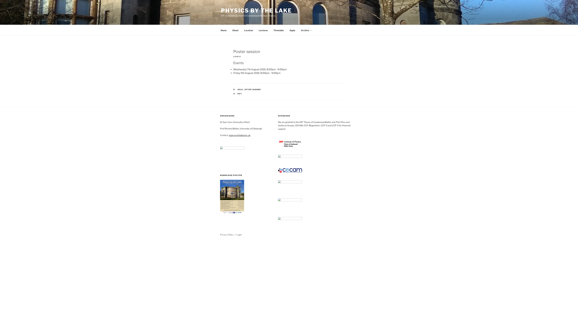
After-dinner (252, 89)
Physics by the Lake (256, 10)
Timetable (278, 30)
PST (240, 94)
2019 (240, 89)
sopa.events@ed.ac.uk (239, 135)
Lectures (263, 30)
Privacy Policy (227, 234)
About (235, 30)
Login (239, 234)
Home (224, 30)
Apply (292, 30)
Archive (305, 30)
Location (248, 30)
